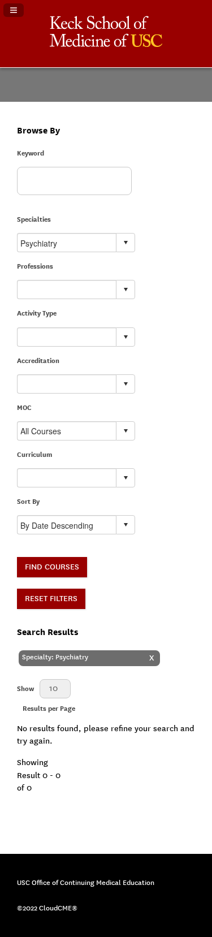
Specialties (34, 219)
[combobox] (67, 242)
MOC (24, 408)
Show (25, 689)
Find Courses (52, 567)
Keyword (30, 153)
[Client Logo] (106, 44)
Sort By (28, 502)
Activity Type (37, 313)
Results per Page (49, 709)
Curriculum (34, 455)
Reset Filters (51, 598)
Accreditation (38, 361)
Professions (35, 266)
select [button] (125, 243)
